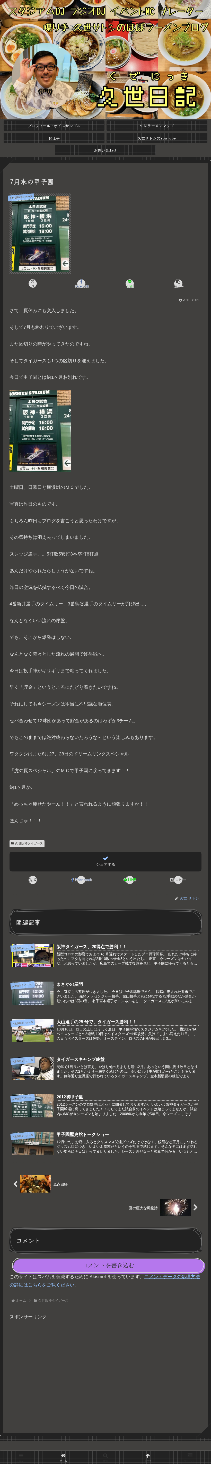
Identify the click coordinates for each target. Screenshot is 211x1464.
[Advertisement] (105, 1374)
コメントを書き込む (108, 1265)
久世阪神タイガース (29, 843)
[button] (178, 283)
